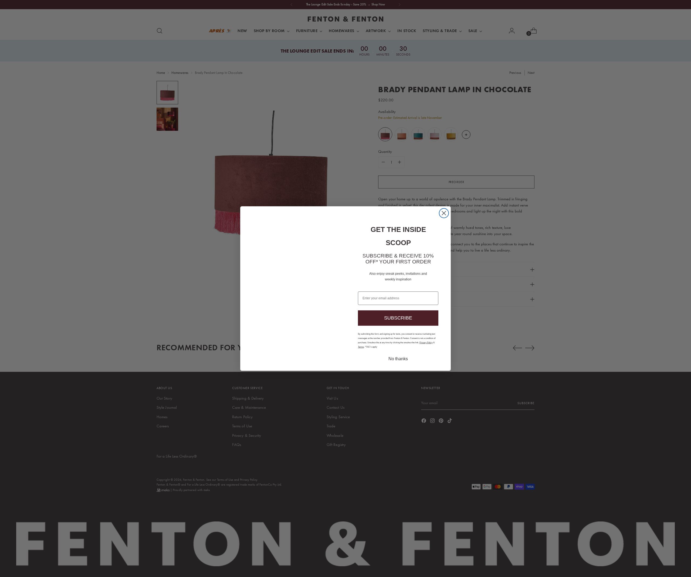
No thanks (398, 353)
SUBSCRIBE (398, 311)
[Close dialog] (444, 218)
